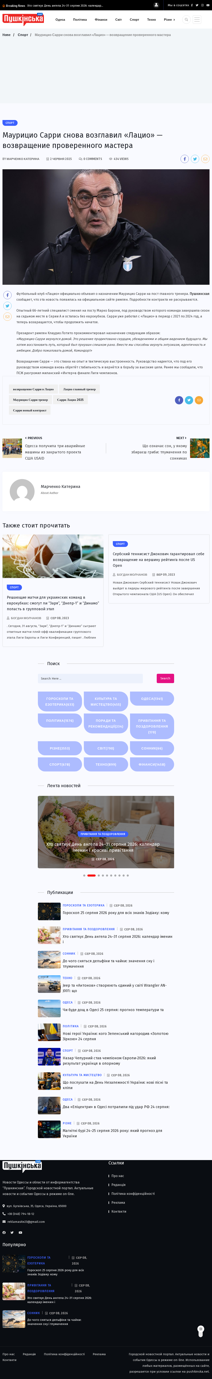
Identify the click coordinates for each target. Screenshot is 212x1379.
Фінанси (101, 19)
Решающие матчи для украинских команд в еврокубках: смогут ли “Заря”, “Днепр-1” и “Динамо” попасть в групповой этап (53, 603)
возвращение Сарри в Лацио (33, 389)
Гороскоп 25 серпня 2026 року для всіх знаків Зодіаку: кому (116, 913)
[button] (84, 875)
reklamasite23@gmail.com (26, 1222)
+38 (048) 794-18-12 (20, 1214)
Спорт (134, 19)
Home (6, 35)
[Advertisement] (106, 69)
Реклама (118, 1203)
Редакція (118, 1185)
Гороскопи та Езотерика (59, 701)
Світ (118, 19)
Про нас (117, 1176)
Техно (151, 19)
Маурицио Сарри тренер (30, 399)
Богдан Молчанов (26, 618)
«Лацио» (52, 294)
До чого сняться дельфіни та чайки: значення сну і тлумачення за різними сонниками (103, 847)
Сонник (152, 748)
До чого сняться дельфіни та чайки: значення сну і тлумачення (54, 1322)
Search (165, 678)
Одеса (60, 19)
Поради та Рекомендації (105, 723)
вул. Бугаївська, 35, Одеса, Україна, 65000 (36, 1206)
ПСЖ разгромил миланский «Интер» (45, 373)
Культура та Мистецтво (106, 701)
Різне (168, 19)
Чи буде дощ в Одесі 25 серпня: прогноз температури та (113, 1010)
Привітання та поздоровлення (152, 726)
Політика (80, 19)
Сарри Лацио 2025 (70, 399)
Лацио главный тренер (79, 389)
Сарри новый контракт (29, 410)
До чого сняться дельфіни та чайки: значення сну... (61, 5)
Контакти (118, 1211)
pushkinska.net (198, 1371)
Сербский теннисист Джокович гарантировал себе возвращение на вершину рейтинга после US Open (158, 560)
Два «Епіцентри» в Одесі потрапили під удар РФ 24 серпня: (116, 1107)
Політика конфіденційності (133, 1194)
